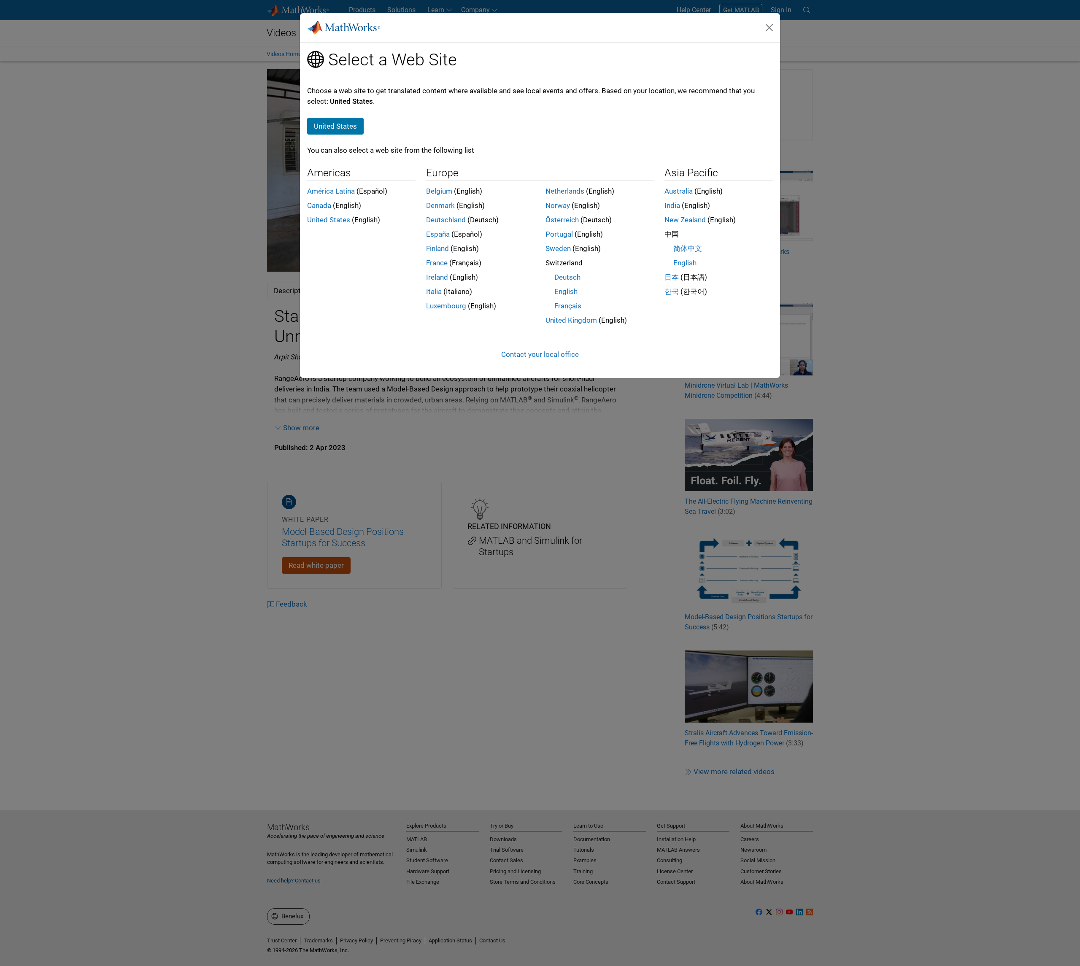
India (672, 205)
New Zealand (685, 220)
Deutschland (446, 220)
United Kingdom (571, 320)
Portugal (559, 234)
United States (328, 220)
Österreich (562, 220)
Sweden (558, 248)
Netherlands (564, 191)
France (437, 263)
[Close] (769, 27)
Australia (678, 191)
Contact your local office (540, 354)
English (566, 291)
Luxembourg (446, 306)
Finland (437, 248)
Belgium (439, 191)
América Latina (331, 191)
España (438, 234)
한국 (671, 291)
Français (567, 306)
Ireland (437, 277)
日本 (671, 277)
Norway (557, 205)
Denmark (440, 205)
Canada (319, 205)
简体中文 (687, 248)
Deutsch (567, 277)
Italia (434, 291)
